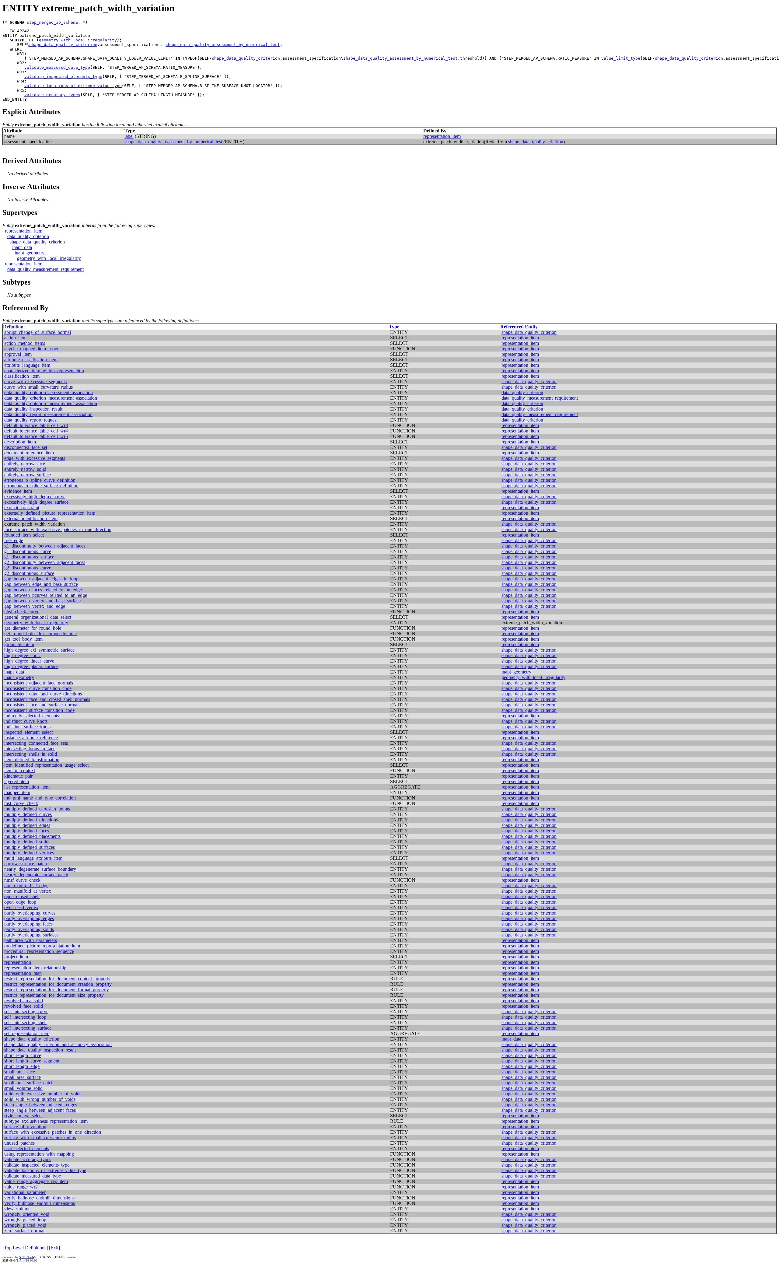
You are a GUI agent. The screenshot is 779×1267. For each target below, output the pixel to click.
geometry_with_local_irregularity (78, 40)
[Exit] (54, 1247)
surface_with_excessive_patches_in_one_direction (52, 1132)
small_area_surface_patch (29, 1082)
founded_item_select (24, 534)
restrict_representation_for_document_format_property (56, 989)
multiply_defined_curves (28, 814)
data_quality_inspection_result (33, 408)
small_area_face (19, 1071)
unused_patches (19, 1143)
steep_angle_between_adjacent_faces (40, 1110)
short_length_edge (22, 1066)
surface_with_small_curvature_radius (40, 1137)
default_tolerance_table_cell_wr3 (36, 425)
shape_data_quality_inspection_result (40, 1049)
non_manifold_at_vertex (27, 891)
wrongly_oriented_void (26, 1214)
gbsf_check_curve (21, 611)
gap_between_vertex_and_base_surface (42, 600)
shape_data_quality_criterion (63, 44)
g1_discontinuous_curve (27, 551)
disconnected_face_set (25, 447)
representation (17, 962)
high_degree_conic (22, 655)
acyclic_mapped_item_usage (31, 348)
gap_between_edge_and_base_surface (41, 584)
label (129, 136)
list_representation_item (27, 786)
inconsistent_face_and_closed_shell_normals (47, 699)
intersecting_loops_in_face (29, 748)
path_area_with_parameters (30, 940)
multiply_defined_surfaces (29, 847)
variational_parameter (25, 1192)
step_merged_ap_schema (52, 22)
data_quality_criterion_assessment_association (48, 392)
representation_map (23, 973)
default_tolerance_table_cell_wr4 (36, 430)
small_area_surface (22, 1077)
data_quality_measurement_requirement (45, 269)
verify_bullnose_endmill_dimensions (39, 1203)
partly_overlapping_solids (29, 929)
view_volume (17, 1208)
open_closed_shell (22, 896)
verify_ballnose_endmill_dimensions (39, 1197)
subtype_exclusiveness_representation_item (46, 1121)
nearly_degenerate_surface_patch (36, 874)
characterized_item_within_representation (44, 370)
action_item (15, 337)
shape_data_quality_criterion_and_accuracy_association (58, 1044)
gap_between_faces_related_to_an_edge (43, 589)
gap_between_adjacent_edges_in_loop (41, 578)
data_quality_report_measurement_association (48, 414)
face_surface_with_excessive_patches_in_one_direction (57, 529)
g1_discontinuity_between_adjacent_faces (44, 545)
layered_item (16, 781)
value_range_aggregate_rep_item (36, 1181)
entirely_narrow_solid (25, 469)
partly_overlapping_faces (28, 923)
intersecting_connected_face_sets (36, 743)
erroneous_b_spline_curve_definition (39, 480)
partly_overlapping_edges (29, 918)
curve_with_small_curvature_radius (38, 387)
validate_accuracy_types (52, 95)
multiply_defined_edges (27, 825)
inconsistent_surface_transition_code (39, 710)
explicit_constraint (21, 507)
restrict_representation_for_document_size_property (54, 995)
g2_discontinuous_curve (27, 567)
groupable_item (19, 644)
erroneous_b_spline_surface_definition (41, 485)
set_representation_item (26, 1033)
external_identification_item (31, 518)
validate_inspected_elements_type (63, 76)
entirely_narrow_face (24, 463)
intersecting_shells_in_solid (30, 754)
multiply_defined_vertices (29, 852)
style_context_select (23, 1115)
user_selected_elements (26, 1148)
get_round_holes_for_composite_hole (40, 633)
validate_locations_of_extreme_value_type (73, 85)
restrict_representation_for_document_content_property (57, 978)
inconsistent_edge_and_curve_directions (43, 693)
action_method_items (24, 343)
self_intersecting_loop (25, 1017)
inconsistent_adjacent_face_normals (38, 682)
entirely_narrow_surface (27, 474)
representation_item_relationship (35, 967)
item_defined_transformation (31, 759)
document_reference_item (29, 452)
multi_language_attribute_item (33, 858)
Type (394, 326)
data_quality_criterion (28, 236)
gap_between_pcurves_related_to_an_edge (45, 595)
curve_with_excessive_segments (35, 381)
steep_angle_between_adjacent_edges (40, 1104)
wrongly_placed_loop (25, 1219)
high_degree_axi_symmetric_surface (39, 650)
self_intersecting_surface (27, 1028)
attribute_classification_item (31, 359)
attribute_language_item (27, 365)
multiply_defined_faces (26, 830)
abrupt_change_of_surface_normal (37, 332)
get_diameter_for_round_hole (32, 628)
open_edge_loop (20, 902)
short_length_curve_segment (31, 1060)
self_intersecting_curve (26, 1011)
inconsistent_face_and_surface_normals (42, 704)
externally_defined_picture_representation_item (49, 513)
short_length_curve (22, 1055)
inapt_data (22, 247)
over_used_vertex (21, 907)
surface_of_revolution (25, 1126)
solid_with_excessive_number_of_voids (42, 1093)
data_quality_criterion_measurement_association (50, 398)
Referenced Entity (519, 326)
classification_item (22, 376)
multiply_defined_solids (27, 841)
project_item (16, 956)
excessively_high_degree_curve (34, 496)
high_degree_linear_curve (29, 660)
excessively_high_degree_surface (36, 502)
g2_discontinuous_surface (29, 573)
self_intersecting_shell (25, 1022)
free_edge (13, 540)
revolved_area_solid (23, 1000)
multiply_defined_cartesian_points (37, 808)
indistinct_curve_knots (25, 721)
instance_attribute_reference (31, 737)
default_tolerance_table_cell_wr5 (36, 436)
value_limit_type (620, 58)
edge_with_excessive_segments (34, 458)
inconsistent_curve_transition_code (38, 688)
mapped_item (17, 792)
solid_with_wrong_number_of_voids (39, 1099)
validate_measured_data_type (57, 67)
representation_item (442, 136)
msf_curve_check (21, 803)
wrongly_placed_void (25, 1225)
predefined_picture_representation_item (42, 945)
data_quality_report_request (31, 419)
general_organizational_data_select (37, 617)
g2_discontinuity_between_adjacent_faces (44, 562)
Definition (13, 326)
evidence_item (18, 491)
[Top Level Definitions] (25, 1247)
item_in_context (19, 770)
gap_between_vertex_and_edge (34, 606)
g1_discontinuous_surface (29, 556)
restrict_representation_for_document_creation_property (58, 984)
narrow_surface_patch (25, 863)
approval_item (18, 354)
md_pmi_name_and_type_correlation (40, 797)
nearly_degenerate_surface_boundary (40, 869)
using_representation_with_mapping (39, 1154)
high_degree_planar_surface (31, 666)
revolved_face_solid (23, 1006)
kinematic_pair (18, 776)
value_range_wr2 (21, 1186)
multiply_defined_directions (31, 819)
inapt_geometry (29, 252)
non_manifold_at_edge (26, 885)
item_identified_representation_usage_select (46, 765)
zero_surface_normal (24, 1230)
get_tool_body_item (23, 639)
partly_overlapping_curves (29, 912)
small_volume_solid (23, 1088)
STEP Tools (26, 1257)
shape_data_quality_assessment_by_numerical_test (223, 44)
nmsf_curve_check (22, 880)
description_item (20, 441)
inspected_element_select (28, 732)
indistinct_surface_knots (27, 726)
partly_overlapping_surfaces (31, 934)
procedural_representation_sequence (39, 951)
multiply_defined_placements (32, 836)
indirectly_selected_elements (31, 715)
